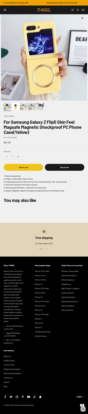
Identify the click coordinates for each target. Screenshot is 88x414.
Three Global (9, 116)
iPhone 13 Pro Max (42, 288)
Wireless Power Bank (69, 271)
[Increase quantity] (18, 156)
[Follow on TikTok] (34, 396)
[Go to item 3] (24, 107)
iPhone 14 (39, 284)
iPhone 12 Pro (40, 306)
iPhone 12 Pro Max (42, 301)
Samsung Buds (67, 310)
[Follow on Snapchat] (40, 396)
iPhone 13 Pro (40, 293)
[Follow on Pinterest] (22, 396)
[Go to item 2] (15, 107)
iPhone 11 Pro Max (42, 314)
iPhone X (38, 327)
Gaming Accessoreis (69, 301)
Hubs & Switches (68, 297)
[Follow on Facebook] (5, 396)
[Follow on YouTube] (28, 396)
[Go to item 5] (40, 107)
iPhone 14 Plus (40, 280)
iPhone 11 (38, 319)
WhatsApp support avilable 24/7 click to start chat (59, 3)
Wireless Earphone (69, 275)
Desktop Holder (67, 293)
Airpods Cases (40, 336)
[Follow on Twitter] (11, 396)
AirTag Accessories (42, 332)
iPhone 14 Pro (40, 275)
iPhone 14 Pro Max (42, 271)
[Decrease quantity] (7, 156)
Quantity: (7, 151)
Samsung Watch (67, 306)
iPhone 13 (38, 297)
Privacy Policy (9, 360)
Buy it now (64, 167)
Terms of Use (9, 365)
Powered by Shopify (26, 405)
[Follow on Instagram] (16, 396)
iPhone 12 (39, 310)
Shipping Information (12, 369)
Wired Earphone (67, 280)
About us (7, 356)
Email (8, 333)
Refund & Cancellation (13, 373)
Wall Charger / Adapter (70, 288)
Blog (5, 386)
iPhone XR (39, 323)
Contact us (8, 378)
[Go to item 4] (32, 107)
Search (6, 382)
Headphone (66, 284)
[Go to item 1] (7, 107)
